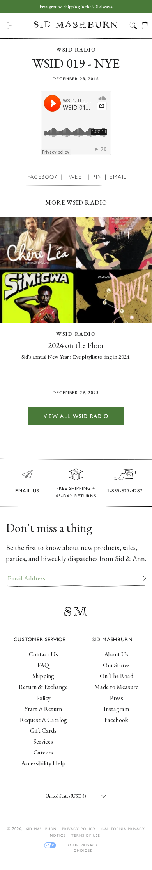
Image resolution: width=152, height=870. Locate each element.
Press (116, 698)
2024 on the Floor (76, 345)
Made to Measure (116, 687)
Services (43, 741)
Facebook (116, 720)
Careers (43, 752)
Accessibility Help (43, 763)
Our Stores (116, 665)
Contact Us (43, 654)
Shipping (43, 676)
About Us (116, 654)
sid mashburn (41, 829)
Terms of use (85, 835)
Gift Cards (43, 731)
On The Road (116, 676)
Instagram (116, 709)
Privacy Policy (79, 829)
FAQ (43, 665)
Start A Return (43, 709)
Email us (27, 491)
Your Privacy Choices (82, 845)
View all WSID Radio (76, 416)
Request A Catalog (43, 720)
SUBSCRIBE (139, 578)
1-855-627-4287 (125, 491)
